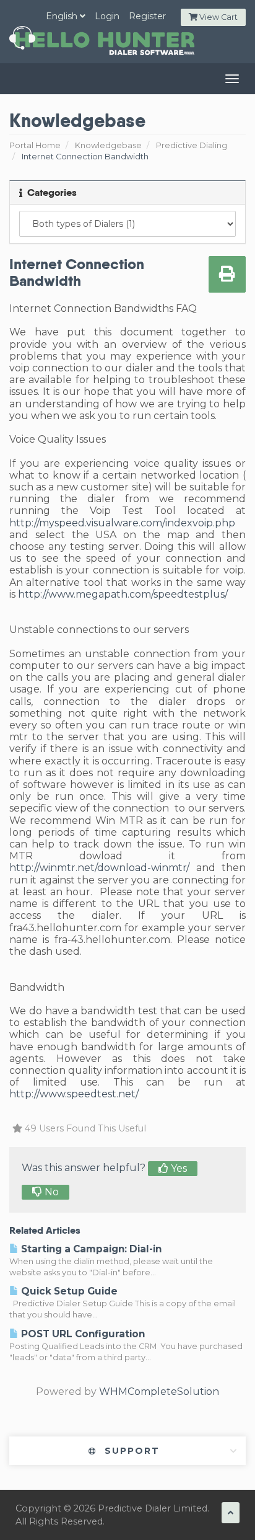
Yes (177, 1168)
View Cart (217, 17)
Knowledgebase (108, 145)
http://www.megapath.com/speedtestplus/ (123, 594)
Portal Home (35, 145)
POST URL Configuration (82, 1334)
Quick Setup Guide (68, 1291)
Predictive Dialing (191, 145)
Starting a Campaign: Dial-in (90, 1249)
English (63, 16)
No (50, 1192)
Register (147, 16)
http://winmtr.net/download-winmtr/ (99, 868)
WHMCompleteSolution (159, 1391)
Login (107, 16)
